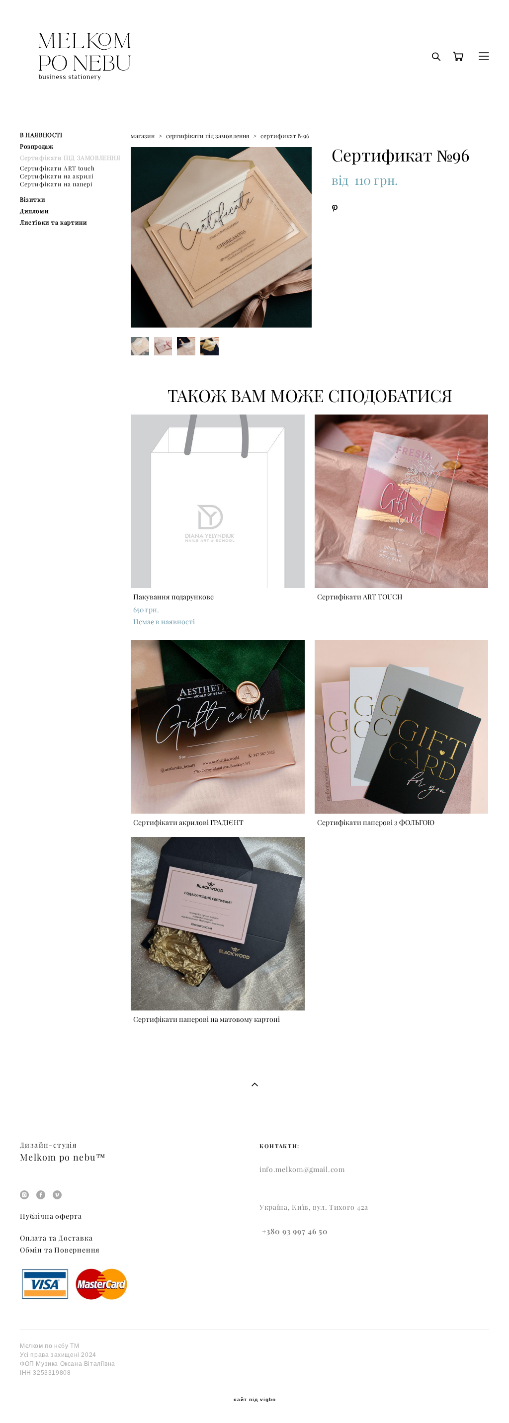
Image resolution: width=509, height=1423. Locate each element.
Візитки (32, 199)
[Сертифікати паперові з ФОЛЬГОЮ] (402, 727)
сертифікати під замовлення (207, 136)
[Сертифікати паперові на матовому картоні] (218, 923)
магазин (143, 136)
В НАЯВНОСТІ (41, 135)
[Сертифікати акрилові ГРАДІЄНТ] (218, 727)
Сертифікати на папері (56, 184)
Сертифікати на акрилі (57, 176)
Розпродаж (36, 146)
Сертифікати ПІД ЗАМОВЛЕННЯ (70, 158)
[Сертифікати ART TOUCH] (402, 501)
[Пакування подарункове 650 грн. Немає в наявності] (218, 501)
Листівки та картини (53, 222)
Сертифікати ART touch (57, 168)
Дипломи (34, 211)
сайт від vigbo (255, 1399)
